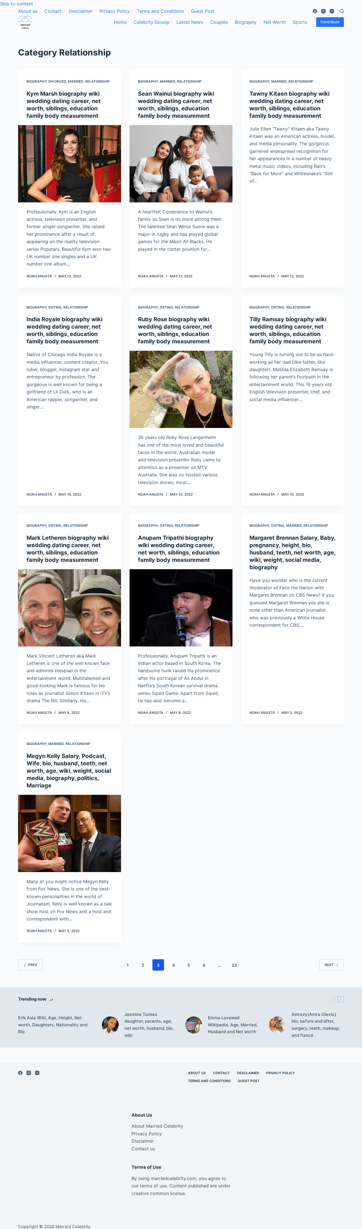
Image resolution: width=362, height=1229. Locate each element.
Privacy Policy (115, 11)
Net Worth (275, 22)
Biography (246, 22)
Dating (54, 307)
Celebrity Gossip (151, 22)
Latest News (189, 22)
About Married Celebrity (157, 1126)
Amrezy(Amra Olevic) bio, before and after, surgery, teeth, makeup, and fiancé (316, 1025)
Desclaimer (80, 11)
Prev (32, 965)
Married (75, 81)
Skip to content (16, 4)
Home (120, 22)
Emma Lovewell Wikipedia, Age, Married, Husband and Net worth (233, 1025)
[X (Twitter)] (323, 11)
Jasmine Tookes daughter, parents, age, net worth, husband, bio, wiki (149, 1025)
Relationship (97, 81)
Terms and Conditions (160, 11)
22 (234, 965)
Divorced (57, 81)
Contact (53, 11)
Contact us (143, 1148)
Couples (219, 22)
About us (27, 11)
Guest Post (202, 11)
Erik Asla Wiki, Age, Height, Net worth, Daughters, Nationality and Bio (52, 1025)
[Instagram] (332, 11)
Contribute (330, 22)
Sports (300, 22)
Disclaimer (143, 1141)
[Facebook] (315, 11)
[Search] (342, 11)
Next (329, 965)
